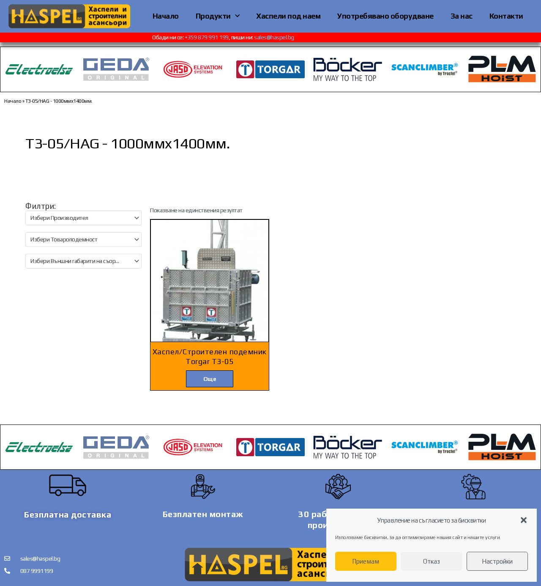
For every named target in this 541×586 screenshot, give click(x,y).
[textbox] (79, 218)
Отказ (431, 561)
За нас (462, 15)
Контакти (506, 15)
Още (209, 378)
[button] (523, 520)
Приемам (365, 561)
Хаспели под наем (288, 15)
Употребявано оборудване (385, 15)
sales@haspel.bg (280, 37)
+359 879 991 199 (212, 37)
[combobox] (83, 218)
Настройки (497, 561)
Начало (166, 15)
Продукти (213, 15)
